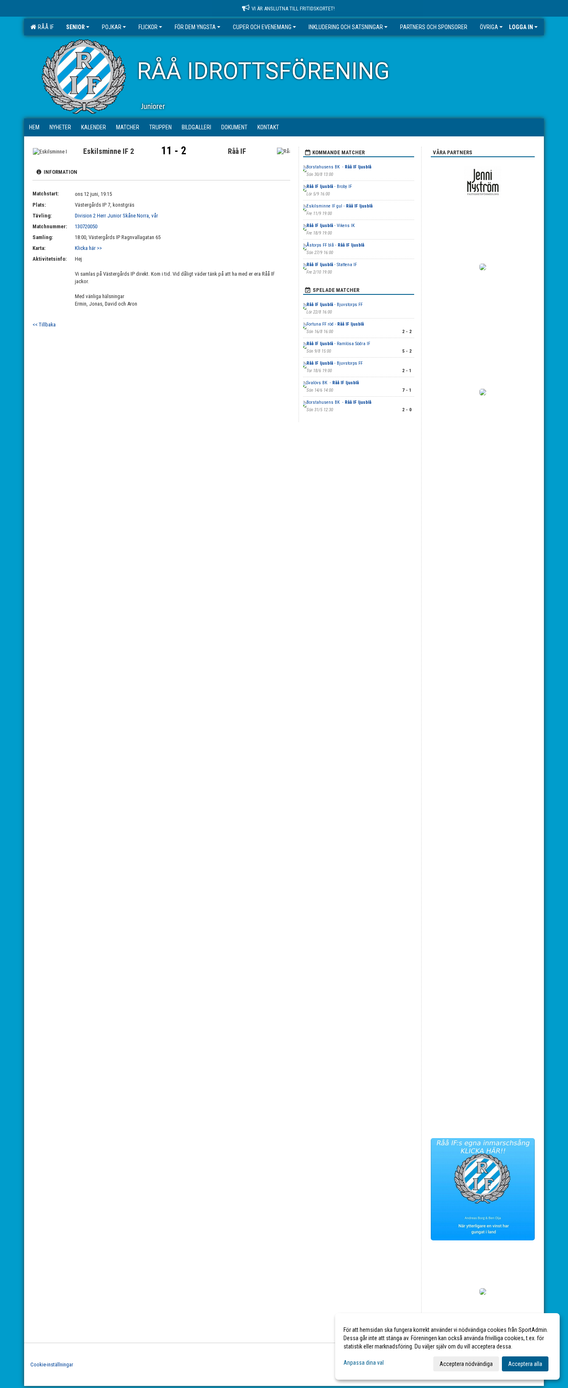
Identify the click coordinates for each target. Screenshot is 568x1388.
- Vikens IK (330, 225)
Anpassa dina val (363, 1362)
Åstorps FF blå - (335, 245)
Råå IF (44, 27)
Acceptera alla (525, 1364)
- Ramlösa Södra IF (338, 343)
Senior (75, 27)
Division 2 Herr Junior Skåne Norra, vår (116, 215)
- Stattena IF (332, 264)
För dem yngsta (195, 27)
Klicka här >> (88, 248)
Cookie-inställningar (51, 1364)
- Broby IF (329, 186)
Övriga (489, 27)
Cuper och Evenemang (262, 27)
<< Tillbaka (44, 324)
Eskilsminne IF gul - (339, 206)
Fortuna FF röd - (335, 324)
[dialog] (447, 1346)
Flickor (148, 27)
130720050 (86, 226)
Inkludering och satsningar (346, 27)
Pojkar (111, 27)
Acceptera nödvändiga (466, 1364)
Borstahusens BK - (338, 167)
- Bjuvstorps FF (335, 304)
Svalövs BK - (332, 382)
